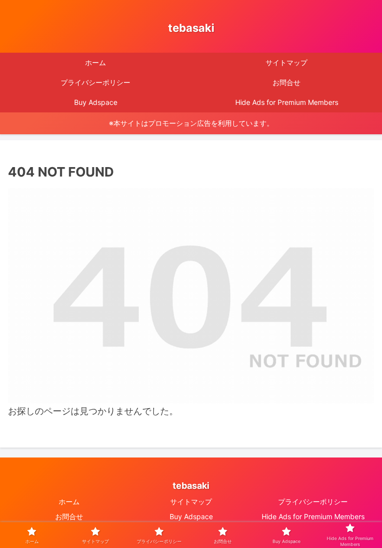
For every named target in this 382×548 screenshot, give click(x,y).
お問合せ (69, 516)
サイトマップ (191, 501)
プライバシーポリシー (313, 501)
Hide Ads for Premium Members (313, 516)
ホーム (69, 501)
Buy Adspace (191, 516)
